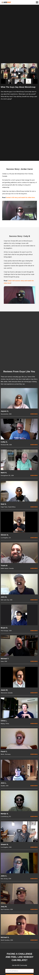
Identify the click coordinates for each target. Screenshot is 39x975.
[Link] (6, 2)
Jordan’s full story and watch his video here (20, 197)
